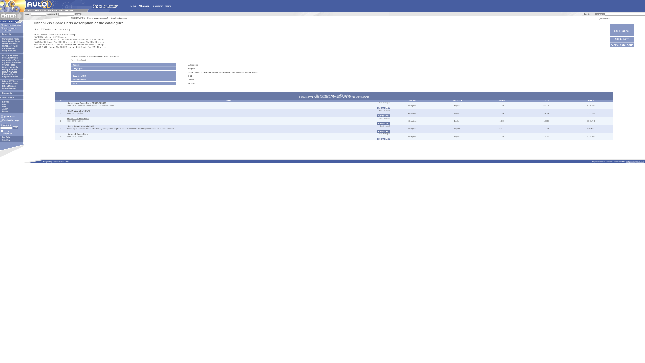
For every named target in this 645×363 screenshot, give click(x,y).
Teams (168, 6)
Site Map (6, 140)
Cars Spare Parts (10, 39)
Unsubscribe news (119, 18)
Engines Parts (9, 74)
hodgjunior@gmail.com (635, 162)
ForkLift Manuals (10, 58)
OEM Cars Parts (10, 44)
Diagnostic (7, 93)
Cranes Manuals (10, 67)
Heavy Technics (9, 69)
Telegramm (157, 6)
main (30, 10)
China (5, 111)
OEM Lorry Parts (10, 46)
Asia (4, 104)
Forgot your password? (97, 18)
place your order (55, 10)
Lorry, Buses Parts (11, 41)
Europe (5, 102)
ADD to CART (622, 39)
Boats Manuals (9, 88)
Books (587, 14)
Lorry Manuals (9, 51)
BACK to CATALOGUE (622, 45)
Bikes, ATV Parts (10, 81)
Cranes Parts (8, 65)
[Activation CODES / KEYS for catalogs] (11, 122)
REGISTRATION (78, 18)
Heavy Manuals (9, 72)
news (37, 10)
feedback (69, 10)
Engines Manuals (10, 76)
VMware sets (8, 97)
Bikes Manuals (9, 86)
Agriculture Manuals (12, 62)
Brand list (6, 34)
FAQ (44, 10)
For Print (6, 137)
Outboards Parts (10, 84)
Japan (5, 109)
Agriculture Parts (10, 60)
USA (4, 106)
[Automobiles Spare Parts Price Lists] (11, 117)
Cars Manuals (8, 48)
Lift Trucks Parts (10, 55)
